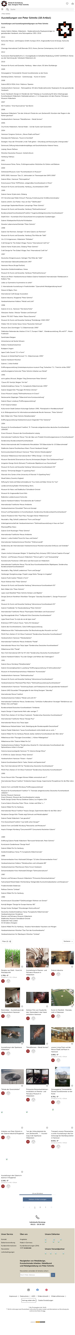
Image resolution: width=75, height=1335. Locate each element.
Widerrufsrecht (43, 1296)
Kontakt (4, 1239)
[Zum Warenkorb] (72, 4)
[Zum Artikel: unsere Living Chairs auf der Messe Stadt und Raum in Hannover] (62, 1035)
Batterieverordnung (8, 1243)
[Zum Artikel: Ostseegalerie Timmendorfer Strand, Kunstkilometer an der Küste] (62, 1077)
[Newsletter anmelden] (53, 1275)
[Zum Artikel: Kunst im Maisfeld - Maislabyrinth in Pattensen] (62, 997)
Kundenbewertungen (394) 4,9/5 (29, 1247)
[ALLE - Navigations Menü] (2, 9)
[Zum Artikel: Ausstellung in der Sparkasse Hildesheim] (12, 1035)
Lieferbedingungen (7, 1252)
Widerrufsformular (57, 1296)
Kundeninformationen (8, 1246)
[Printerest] (46, 1290)
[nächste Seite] (45, 1207)
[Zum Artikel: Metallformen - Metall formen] (37, 1035)
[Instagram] (28, 1290)
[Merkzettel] (67, 4)
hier (44, 1311)
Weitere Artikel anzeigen (37, 1199)
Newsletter (5, 1249)
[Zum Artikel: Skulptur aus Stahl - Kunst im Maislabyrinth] (12, 958)
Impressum (13, 1296)
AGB (33, 1296)
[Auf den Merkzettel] (8, 981)
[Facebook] (37, 1290)
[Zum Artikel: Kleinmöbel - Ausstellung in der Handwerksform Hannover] (12, 997)
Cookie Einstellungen (45, 1300)
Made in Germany (26, 1243)
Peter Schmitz (6, 14)
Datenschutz (24, 1296)
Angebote (23, 1239)
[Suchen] (8, 9)
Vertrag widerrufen (28, 1300)
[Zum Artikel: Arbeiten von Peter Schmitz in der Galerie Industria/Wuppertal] (12, 1119)
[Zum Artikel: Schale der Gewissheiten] (12, 1077)
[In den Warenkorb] (3, 981)
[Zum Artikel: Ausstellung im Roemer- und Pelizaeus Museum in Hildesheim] (37, 958)
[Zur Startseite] (15, 4)
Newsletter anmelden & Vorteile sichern (34, 1271)
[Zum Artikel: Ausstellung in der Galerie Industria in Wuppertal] (12, 1163)
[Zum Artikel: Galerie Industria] (62, 958)
